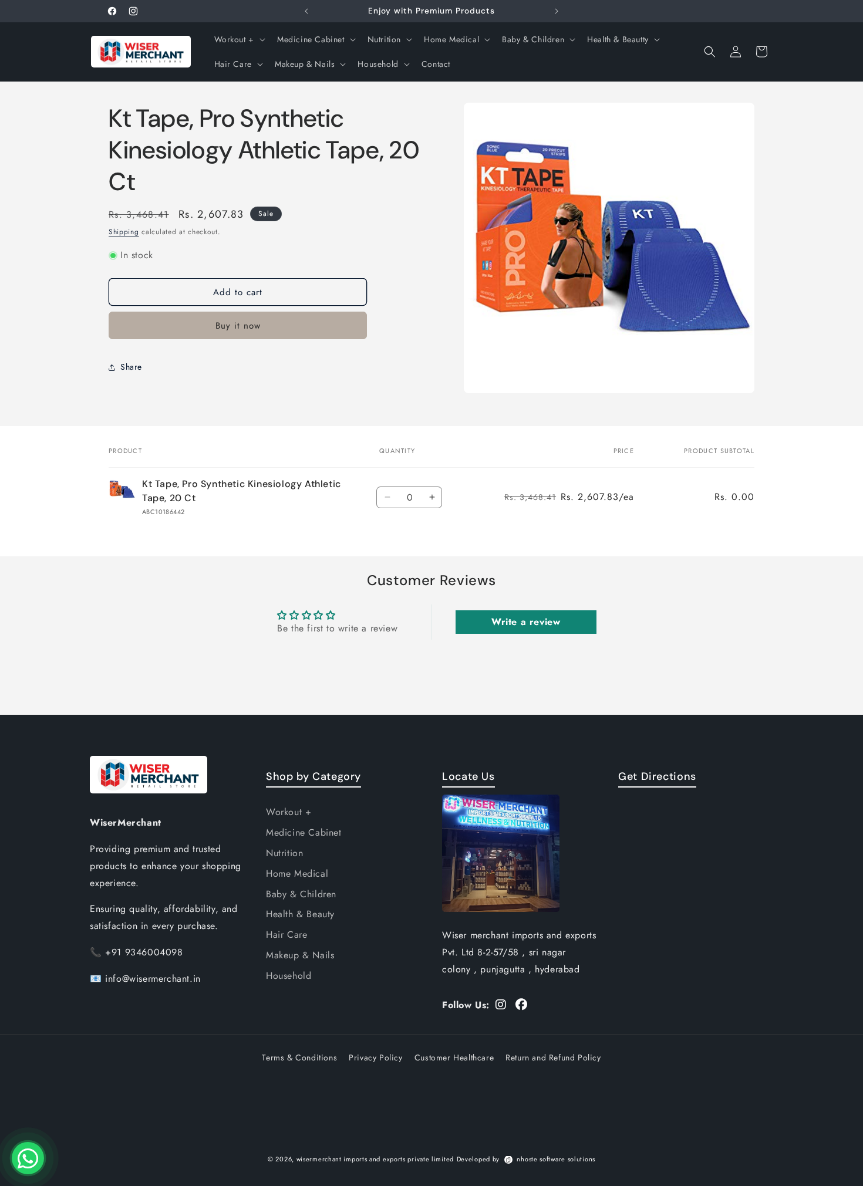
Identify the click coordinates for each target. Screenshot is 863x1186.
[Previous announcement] (306, 11)
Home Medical (297, 873)
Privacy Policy (375, 1057)
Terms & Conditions (299, 1057)
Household (288, 975)
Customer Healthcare (454, 1057)
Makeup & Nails (300, 955)
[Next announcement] (556, 11)
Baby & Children (301, 894)
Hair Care (286, 934)
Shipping (124, 232)
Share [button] (131, 367)
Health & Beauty (300, 914)
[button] (238, 39)
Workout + (288, 812)
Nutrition (284, 853)
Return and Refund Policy (553, 1057)
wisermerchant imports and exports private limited (375, 1159)
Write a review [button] (525, 622)
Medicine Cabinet (304, 832)
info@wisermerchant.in (153, 978)
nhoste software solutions (556, 1159)
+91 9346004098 (144, 952)
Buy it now (238, 326)
